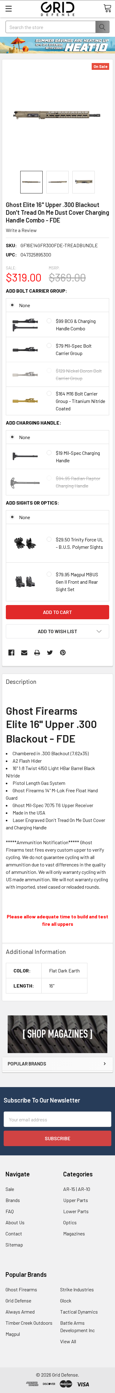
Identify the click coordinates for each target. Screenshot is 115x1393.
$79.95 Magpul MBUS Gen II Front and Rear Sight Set (77, 581)
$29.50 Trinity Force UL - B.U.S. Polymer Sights (79, 543)
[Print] (37, 652)
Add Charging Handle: (33, 423)
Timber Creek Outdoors (29, 1323)
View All (68, 1341)
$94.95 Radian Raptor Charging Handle (78, 482)
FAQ (10, 1211)
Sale (10, 1189)
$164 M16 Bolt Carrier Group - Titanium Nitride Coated (80, 401)
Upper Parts (75, 1200)
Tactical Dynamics (79, 1312)
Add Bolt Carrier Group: (36, 291)
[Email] (24, 652)
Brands (13, 1200)
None (24, 305)
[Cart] (107, 8)
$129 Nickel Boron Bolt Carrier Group (79, 374)
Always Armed (20, 1312)
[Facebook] (11, 652)
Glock (65, 1300)
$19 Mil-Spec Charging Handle (78, 456)
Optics (70, 1222)
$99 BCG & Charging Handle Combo (76, 324)
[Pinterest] (62, 652)
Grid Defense (18, 1300)
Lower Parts (76, 1211)
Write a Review (21, 230)
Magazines (74, 1233)
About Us (15, 1222)
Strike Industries (77, 1289)
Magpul (13, 1334)
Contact (14, 1233)
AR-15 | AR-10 (76, 1189)
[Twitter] (50, 652)
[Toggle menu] (8, 8)
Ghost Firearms (21, 1289)
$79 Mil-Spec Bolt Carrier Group (74, 349)
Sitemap (14, 1244)
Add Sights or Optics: (32, 503)
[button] (57, 1034)
